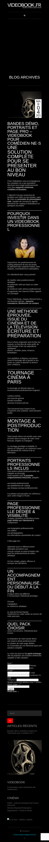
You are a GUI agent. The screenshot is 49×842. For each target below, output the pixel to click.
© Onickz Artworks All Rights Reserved (24, 834)
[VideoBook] (24, 6)
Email (10, 670)
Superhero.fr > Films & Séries (19, 811)
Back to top (24, 838)
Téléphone (12, 680)
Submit (10, 689)
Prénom (32, 666)
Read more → (13, 691)
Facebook (25, 831)
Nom (10, 663)
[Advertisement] (24, 44)
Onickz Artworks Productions (19, 808)
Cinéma (29, 820)
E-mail (32, 673)
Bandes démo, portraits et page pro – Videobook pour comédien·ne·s (24, 133)
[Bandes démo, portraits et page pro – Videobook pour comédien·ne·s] (24, 104)
